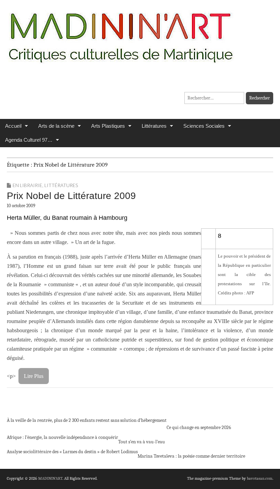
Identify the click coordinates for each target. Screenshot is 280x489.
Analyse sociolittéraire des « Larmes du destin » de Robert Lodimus (72, 452)
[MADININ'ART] (120, 33)
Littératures (154, 126)
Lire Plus (33, 376)
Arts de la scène (56, 126)
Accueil (13, 126)
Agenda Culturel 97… (29, 140)
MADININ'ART (50, 478)
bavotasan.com (259, 478)
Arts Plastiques (108, 126)
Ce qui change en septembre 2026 (199, 427)
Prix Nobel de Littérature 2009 (71, 195)
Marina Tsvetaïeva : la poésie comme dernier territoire (191, 456)
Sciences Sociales (204, 126)
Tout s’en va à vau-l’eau (141, 442)
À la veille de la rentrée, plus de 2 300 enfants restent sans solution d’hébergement (87, 420)
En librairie (27, 185)
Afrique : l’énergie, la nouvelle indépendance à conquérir (62, 437)
